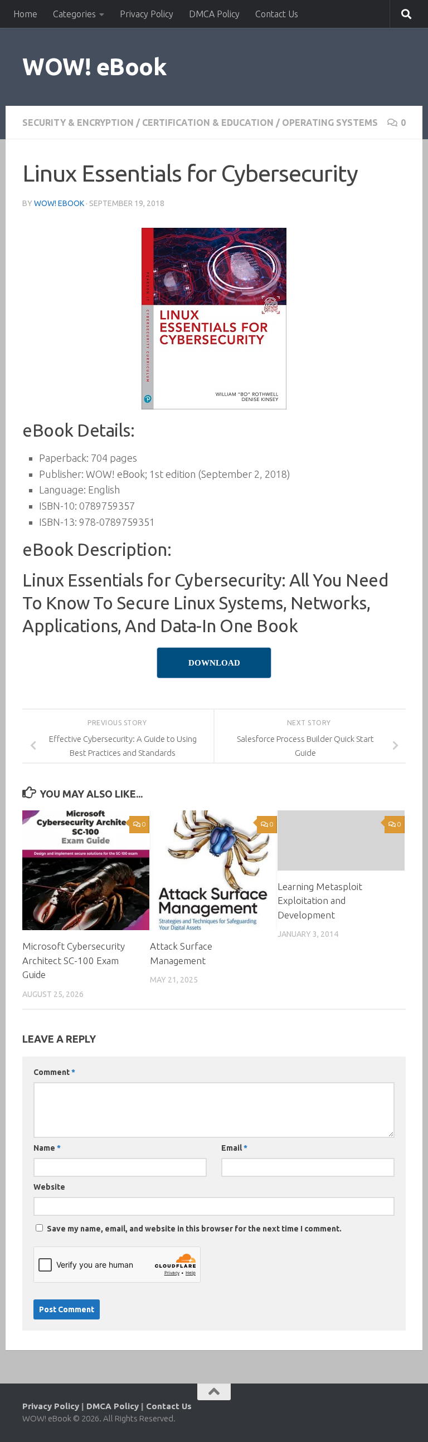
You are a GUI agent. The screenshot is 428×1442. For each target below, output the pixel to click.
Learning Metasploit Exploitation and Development (320, 900)
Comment (54, 1072)
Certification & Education (208, 123)
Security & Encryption (78, 123)
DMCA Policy (214, 14)
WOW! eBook (94, 66)
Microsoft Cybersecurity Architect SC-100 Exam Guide (73, 960)
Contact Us (276, 14)
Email (234, 1147)
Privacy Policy (146, 14)
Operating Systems (330, 123)
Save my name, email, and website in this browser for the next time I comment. (194, 1228)
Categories (74, 14)
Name (47, 1147)
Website (49, 1186)
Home (25, 14)
